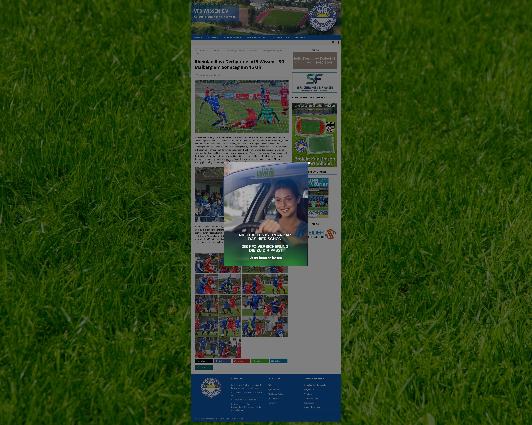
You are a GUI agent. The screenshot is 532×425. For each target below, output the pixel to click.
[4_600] (266, 264)
